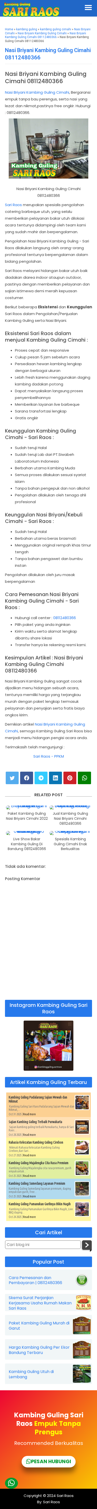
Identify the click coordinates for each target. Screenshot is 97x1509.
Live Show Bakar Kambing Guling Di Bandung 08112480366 (27, 844)
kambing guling (26, 29)
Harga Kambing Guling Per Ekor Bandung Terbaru (39, 1350)
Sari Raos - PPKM (48, 756)
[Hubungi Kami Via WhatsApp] (11, 1483)
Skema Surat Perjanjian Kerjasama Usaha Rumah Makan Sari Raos (40, 1303)
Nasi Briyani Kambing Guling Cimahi (42, 33)
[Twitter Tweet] (12, 778)
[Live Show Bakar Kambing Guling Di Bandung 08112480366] (27, 833)
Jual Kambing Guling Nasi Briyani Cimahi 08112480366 (70, 818)
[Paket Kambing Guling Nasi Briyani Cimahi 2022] (27, 807)
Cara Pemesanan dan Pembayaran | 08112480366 (35, 1280)
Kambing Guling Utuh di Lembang (31, 1374)
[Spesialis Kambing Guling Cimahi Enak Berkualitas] (70, 833)
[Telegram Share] (41, 778)
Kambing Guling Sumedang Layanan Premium (37, 1183)
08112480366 (64, 617)
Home (9, 29)
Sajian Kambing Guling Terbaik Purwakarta (35, 1122)
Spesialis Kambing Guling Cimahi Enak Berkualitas (70, 844)
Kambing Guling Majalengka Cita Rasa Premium (38, 1163)
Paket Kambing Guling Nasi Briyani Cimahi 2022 (27, 816)
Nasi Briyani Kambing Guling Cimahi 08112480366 (45, 35)
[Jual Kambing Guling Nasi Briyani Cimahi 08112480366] (70, 807)
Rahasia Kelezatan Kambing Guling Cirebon (36, 1142)
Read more (29, 1114)
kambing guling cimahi (55, 29)
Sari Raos (13, 204)
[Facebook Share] (26, 778)
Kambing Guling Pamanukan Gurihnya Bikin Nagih (40, 1204)
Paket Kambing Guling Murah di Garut (39, 1326)
